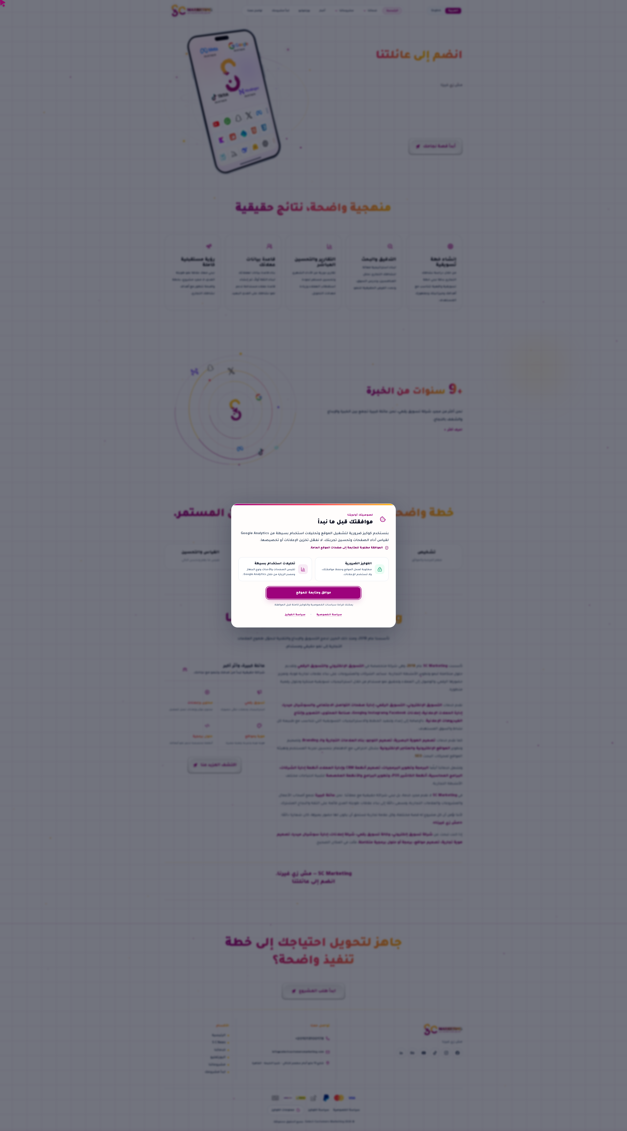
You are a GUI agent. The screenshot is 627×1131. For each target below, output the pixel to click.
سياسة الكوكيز (295, 615)
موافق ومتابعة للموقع (313, 593)
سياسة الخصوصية (329, 615)
